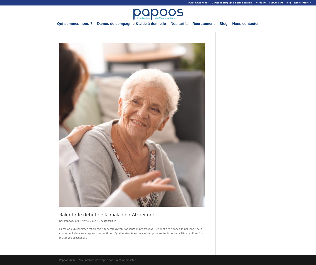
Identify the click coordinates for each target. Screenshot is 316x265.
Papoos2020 (71, 221)
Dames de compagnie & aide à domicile (232, 3)
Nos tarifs (261, 3)
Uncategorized (107, 221)
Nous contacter (302, 3)
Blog (288, 3)
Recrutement (276, 3)
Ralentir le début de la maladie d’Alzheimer (107, 214)
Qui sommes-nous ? (198, 3)
